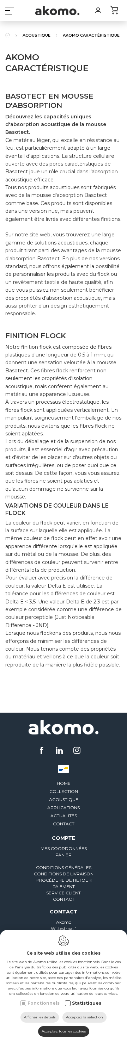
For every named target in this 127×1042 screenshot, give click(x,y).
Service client (63, 892)
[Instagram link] (76, 751)
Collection (63, 791)
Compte (63, 838)
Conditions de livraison (63, 873)
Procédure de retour (64, 880)
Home (64, 783)
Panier (63, 854)
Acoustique (63, 799)
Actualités (63, 815)
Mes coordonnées (64, 848)
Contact (63, 823)
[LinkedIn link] (60, 751)
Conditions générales (63, 867)
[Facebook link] (42, 751)
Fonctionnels (44, 1003)
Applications (63, 807)
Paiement (64, 886)
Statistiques (86, 1003)
